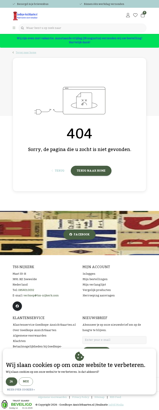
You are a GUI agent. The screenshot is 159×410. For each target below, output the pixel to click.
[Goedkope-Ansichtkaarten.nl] (36, 15)
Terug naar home (91, 170)
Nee (26, 381)
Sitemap (99, 397)
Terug (59, 170)
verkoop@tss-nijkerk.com (41, 295)
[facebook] (17, 306)
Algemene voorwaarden (52, 397)
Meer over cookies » (21, 390)
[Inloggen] (128, 15)
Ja (11, 381)
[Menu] (14, 28)
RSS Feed (115, 397)
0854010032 (26, 290)
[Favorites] (135, 15)
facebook (82, 234)
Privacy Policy (80, 397)
